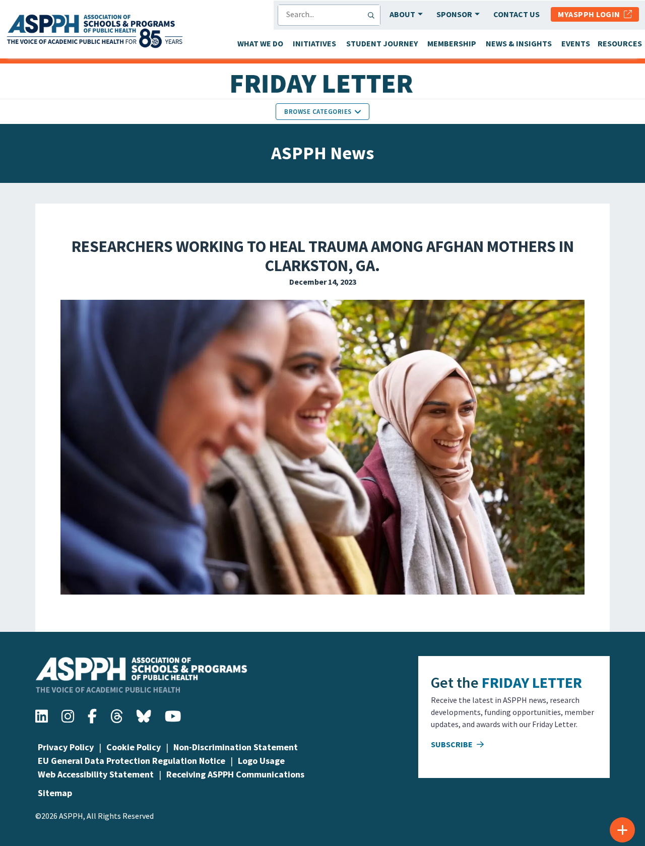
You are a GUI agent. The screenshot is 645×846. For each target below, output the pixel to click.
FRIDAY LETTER (532, 682)
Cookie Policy (133, 747)
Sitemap (55, 793)
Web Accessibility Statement (96, 774)
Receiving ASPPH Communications (235, 774)
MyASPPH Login (591, 14)
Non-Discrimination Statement (235, 747)
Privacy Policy (66, 747)
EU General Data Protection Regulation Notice (131, 760)
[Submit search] (373, 15)
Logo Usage (261, 760)
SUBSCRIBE (452, 744)
